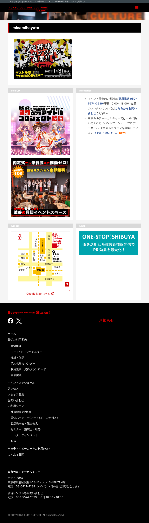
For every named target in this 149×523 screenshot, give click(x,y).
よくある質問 (16, 454)
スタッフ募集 (16, 394)
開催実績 (16, 375)
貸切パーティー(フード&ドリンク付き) (34, 417)
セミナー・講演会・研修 (26, 429)
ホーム (12, 333)
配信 (13, 441)
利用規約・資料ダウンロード (28, 369)
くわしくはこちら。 (106, 132)
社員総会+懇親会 (21, 411)
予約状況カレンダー (23, 363)
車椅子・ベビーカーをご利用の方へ (29, 448)
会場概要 (16, 346)
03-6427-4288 (25, 486)
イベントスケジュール (21, 382)
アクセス (13, 388)
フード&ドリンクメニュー (26, 351)
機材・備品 (17, 357)
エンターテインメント (24, 435)
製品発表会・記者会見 (24, 423)
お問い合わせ (16, 400)
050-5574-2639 (26, 497)
